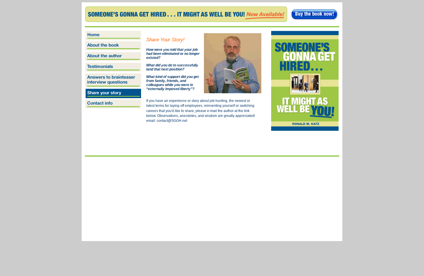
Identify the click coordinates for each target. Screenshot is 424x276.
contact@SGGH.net (172, 121)
